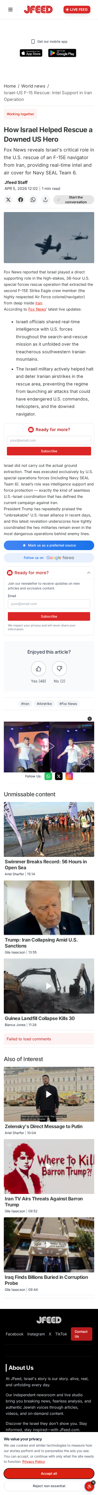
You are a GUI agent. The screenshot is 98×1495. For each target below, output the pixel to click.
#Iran (25, 704)
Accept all (49, 1473)
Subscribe (49, 451)
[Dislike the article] (59, 668)
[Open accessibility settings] (89, 1486)
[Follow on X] (59, 776)
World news (33, 86)
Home (10, 86)
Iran (38, 303)
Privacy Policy (33, 1461)
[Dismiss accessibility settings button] (93, 1482)
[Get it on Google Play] (62, 53)
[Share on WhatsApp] (33, 199)
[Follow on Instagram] (69, 776)
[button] (90, 719)
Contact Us (81, 1333)
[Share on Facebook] (20, 199)
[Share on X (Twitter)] (8, 199)
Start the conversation (76, 199)
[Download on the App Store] (31, 53)
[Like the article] (38, 668)
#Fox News (68, 704)
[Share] (45, 199)
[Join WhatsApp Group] (48, 776)
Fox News (37, 309)
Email (12, 596)
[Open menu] (10, 9)
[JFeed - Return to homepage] (49, 1320)
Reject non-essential (49, 1486)
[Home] (38, 9)
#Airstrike (44, 704)
